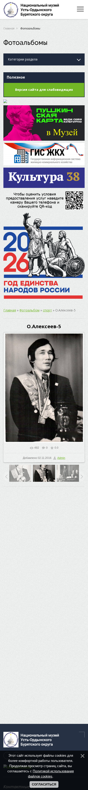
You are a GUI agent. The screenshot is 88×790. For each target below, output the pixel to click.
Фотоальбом (29, 310)
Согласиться (44, 784)
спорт (47, 310)
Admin (61, 458)
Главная (8, 28)
